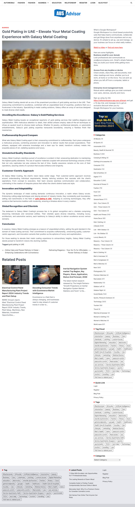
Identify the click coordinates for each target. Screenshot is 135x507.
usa (112, 374)
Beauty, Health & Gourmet (102, 150)
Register (83, 3)
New (95, 267)
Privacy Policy (98, 397)
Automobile (9, 3)
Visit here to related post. (103, 377)
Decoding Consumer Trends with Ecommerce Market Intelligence (45, 290)
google (111, 349)
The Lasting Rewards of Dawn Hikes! (81, 479)
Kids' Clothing (98, 222)
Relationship (70, 3)
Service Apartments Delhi (115, 365)
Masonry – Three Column (102, 245)
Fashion (21, 3)
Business (42, 3)
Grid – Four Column (100, 203)
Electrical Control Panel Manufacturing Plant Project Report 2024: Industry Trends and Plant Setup (15, 292)
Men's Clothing (99, 252)
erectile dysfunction (101, 346)
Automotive (98, 336)
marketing (106, 355)
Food (95, 192)
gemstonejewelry (100, 349)
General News (98, 199)
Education (56, 3)
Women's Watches (100, 320)
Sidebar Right (98, 290)
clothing (107, 339)
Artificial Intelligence (123, 333)
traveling (106, 374)
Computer (97, 165)
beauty (107, 336)
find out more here (115, 47)
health (119, 349)
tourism (97, 374)
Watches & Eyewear (100, 313)
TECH (108, 371)
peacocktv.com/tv (100, 361)
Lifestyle (96, 226)
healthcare (127, 349)
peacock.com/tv (118, 358)
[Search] (131, 2)
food (128, 346)
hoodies (117, 352)
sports (120, 368)
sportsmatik (98, 371)
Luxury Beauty (99, 237)
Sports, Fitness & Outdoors (103, 298)
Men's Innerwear (99, 256)
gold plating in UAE (16, 244)
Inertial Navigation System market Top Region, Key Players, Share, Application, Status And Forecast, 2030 (75, 273)
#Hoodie (110, 333)
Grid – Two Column (100, 211)
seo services (98, 365)
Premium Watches (100, 275)
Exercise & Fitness (100, 184)
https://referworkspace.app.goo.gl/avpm (110, 100)
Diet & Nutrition (99, 173)
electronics (122, 342)
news (108, 358)
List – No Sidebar (99, 233)
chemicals (97, 339)
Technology (98, 301)
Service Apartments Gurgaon (104, 368)
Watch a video (99, 47)
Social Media (98, 294)
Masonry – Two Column (102, 248)
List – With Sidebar (100, 230)
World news (98, 324)
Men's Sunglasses (100, 260)
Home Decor (98, 218)
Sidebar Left (98, 286)
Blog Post (103, 3)
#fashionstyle (99, 333)
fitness (121, 346)
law (123, 352)
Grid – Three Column (101, 207)
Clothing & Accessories (101, 161)
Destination (97, 169)
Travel (96, 309)
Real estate (97, 279)
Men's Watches (99, 264)
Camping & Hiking (100, 158)
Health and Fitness (100, 214)
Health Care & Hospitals (102, 352)
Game (96, 195)
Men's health (98, 358)
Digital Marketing (100, 342)
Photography (98, 271)
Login (92, 3)
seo (122, 361)
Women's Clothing (100, 317)
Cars (123, 336)
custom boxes (118, 339)
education (112, 342)
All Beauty (97, 139)
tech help (116, 371)
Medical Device (118, 355)
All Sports (97, 142)
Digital (96, 177)
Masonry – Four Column (102, 241)
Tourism (96, 305)
